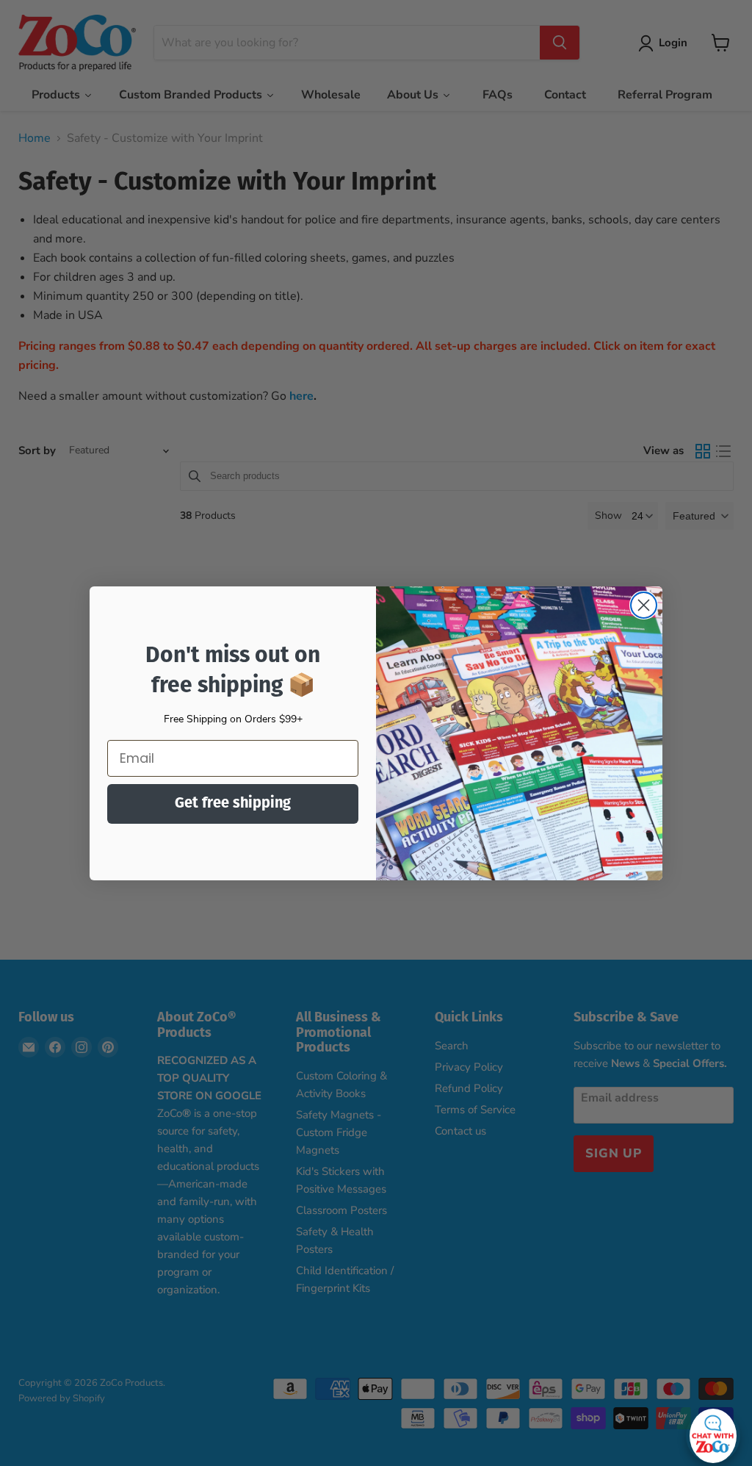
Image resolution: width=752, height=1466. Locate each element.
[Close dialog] (644, 605)
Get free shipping (233, 804)
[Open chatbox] (713, 1432)
